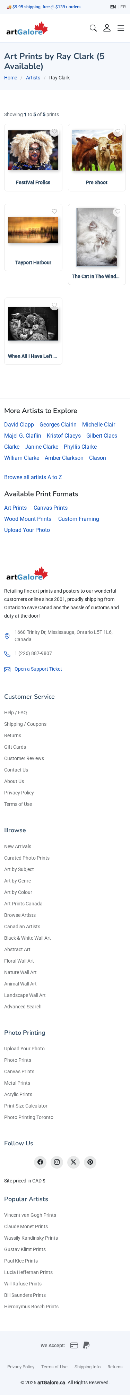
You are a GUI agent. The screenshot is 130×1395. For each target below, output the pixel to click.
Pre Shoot (96, 182)
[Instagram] (57, 1162)
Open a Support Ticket (38, 669)
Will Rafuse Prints (23, 1283)
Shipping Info (88, 1366)
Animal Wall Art (20, 984)
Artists (33, 77)
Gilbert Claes (101, 435)
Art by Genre (17, 881)
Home (10, 77)
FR (123, 6)
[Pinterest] (90, 1162)
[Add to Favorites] (54, 132)
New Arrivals (17, 846)
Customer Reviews (24, 758)
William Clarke (21, 458)
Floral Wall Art (19, 961)
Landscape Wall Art (25, 995)
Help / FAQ (15, 712)
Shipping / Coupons (25, 724)
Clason (97, 458)
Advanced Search (23, 1006)
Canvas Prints (51, 508)
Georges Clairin (58, 424)
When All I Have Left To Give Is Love (47, 356)
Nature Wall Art (20, 972)
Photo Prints (17, 1060)
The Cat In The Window (97, 276)
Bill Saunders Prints (25, 1295)
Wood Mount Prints (27, 519)
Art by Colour (18, 892)
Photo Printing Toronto (28, 1117)
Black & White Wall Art (27, 938)
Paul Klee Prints (21, 1261)
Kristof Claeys (64, 435)
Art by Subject (19, 869)
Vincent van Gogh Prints (30, 1215)
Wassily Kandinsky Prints (31, 1238)
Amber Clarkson (64, 458)
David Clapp (19, 424)
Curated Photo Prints (27, 858)
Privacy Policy (19, 792)
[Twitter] (73, 1162)
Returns (12, 735)
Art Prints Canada (23, 903)
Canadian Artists (22, 926)
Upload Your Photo (27, 530)
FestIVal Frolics (33, 182)
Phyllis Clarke (80, 447)
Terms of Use (18, 804)
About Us (14, 781)
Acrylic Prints (18, 1094)
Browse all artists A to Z (33, 477)
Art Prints (15, 508)
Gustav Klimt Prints (25, 1249)
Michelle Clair (98, 424)
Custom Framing (78, 519)
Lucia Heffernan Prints (28, 1272)
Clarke (11, 447)
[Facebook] (40, 1162)
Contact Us (16, 770)
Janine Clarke (41, 447)
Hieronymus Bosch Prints (31, 1306)
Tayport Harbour (33, 262)
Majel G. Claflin (22, 435)
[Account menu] (107, 28)
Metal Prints (17, 1083)
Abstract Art (17, 949)
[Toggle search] (93, 28)
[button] (121, 28)
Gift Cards (15, 747)
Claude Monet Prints (26, 1226)
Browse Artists (20, 915)
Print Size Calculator (25, 1106)
